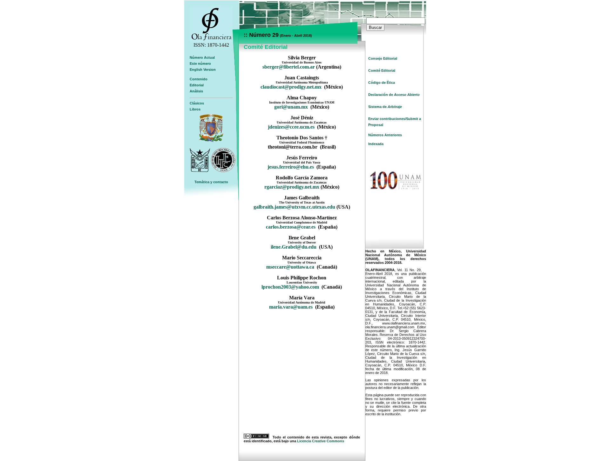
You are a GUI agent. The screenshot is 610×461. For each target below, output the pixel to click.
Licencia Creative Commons (320, 441)
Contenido (198, 79)
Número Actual (202, 57)
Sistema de (385, 107)
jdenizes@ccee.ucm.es (291, 127)
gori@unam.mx (291, 107)
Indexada (375, 144)
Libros (195, 109)
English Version (203, 69)
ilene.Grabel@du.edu (293, 247)
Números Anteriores (385, 135)
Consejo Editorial (382, 58)
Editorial (197, 85)
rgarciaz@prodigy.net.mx (291, 187)
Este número (200, 63)
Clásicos (197, 103)
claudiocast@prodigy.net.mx (291, 87)
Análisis (196, 91)
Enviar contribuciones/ (387, 119)
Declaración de (394, 95)
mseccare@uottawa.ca (290, 267)
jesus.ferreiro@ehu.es (291, 167)
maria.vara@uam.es (291, 307)
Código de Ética (381, 82)
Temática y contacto (211, 182)
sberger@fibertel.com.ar (288, 67)
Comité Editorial (381, 70)
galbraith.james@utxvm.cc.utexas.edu (294, 207)
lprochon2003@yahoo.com (290, 287)
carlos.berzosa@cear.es (291, 227)
